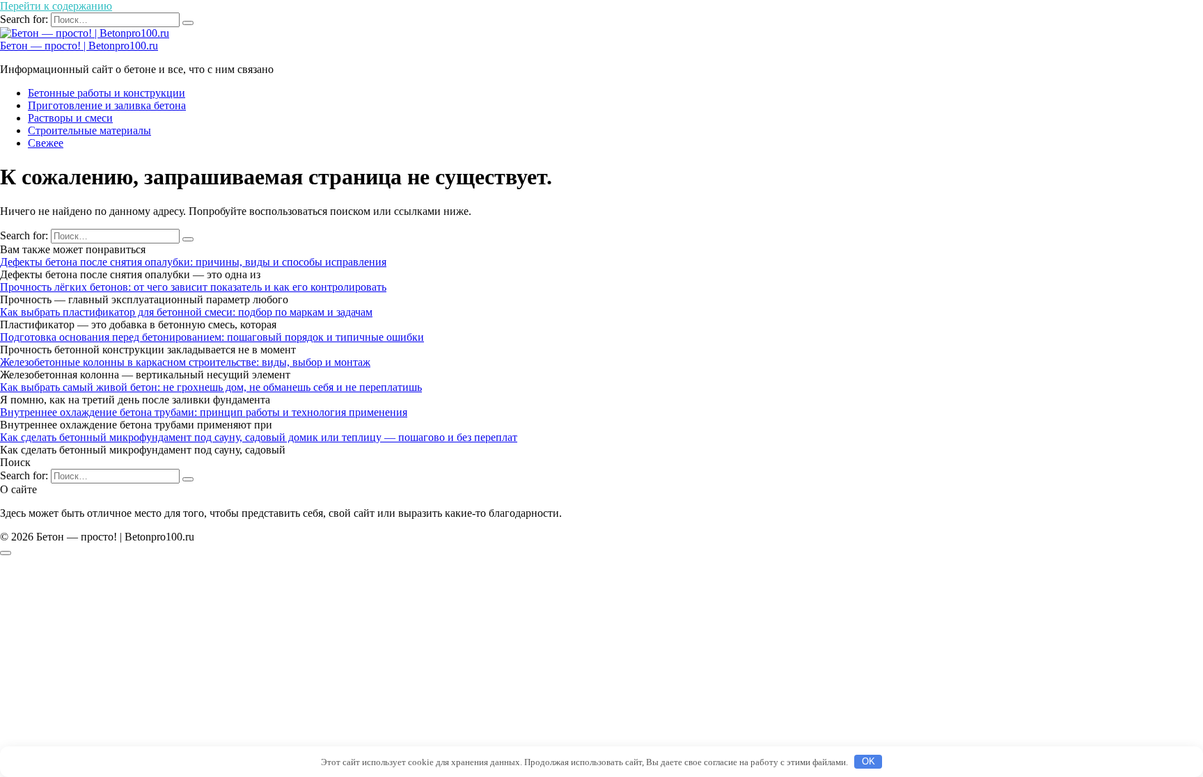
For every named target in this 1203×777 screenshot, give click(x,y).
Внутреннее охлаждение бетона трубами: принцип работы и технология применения (203, 412)
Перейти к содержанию (56, 6)
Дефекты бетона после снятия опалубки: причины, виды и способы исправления (193, 262)
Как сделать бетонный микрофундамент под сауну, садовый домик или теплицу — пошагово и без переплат (258, 437)
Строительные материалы (89, 130)
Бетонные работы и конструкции (106, 93)
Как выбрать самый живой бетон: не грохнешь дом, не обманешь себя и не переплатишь (211, 387)
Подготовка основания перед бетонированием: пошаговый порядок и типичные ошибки (212, 337)
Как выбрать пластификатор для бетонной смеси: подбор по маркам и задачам (186, 312)
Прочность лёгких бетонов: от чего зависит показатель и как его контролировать (193, 287)
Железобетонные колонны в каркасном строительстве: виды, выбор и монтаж (185, 362)
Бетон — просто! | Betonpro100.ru (79, 45)
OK (868, 761)
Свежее (45, 143)
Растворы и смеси (70, 118)
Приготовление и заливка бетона (107, 105)
